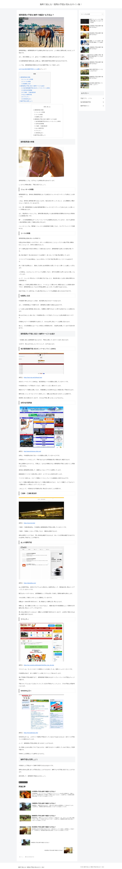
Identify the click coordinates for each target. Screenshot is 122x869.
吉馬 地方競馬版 (26, 90)
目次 (45, 106)
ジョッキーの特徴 (27, 79)
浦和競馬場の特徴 (25, 77)
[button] (102, 14)
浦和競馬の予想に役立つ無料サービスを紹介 (32, 86)
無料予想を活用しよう (26, 101)
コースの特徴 (26, 81)
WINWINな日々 (26, 99)
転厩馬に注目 (26, 83)
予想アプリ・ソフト (92, 98)
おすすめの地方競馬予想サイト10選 (29, 69)
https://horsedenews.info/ (31, 732)
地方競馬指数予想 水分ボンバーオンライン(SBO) (35, 88)
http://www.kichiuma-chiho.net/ (32, 451)
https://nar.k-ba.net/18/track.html (33, 377)
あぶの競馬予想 (26, 94)
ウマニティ (25, 96)
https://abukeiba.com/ (30, 583)
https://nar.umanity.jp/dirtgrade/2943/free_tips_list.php (39, 665)
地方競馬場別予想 (23, 782)
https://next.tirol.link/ (29, 523)
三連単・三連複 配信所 (28, 92)
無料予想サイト (92, 106)
